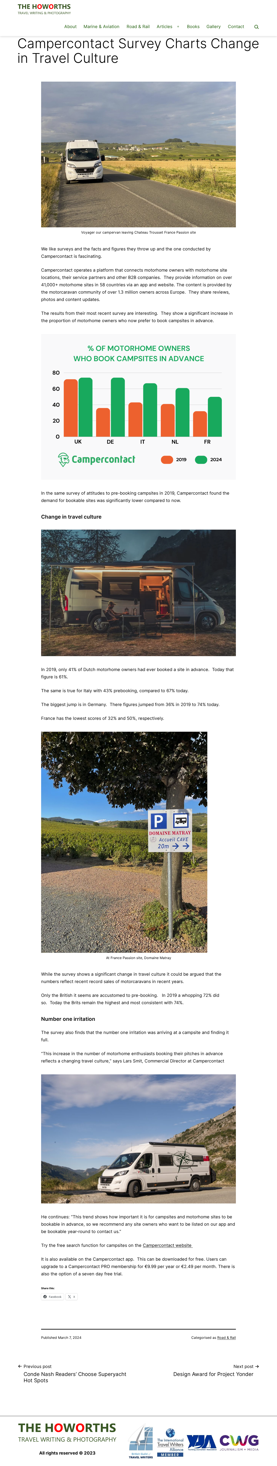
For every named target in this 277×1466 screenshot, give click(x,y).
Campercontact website (168, 1245)
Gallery (213, 26)
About (70, 26)
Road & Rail (138, 26)
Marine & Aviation (101, 26)
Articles (164, 26)
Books (193, 26)
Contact (236, 26)
